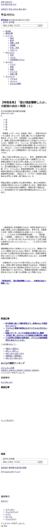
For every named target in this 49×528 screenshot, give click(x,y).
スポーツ (13, 50)
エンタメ (9, 62)
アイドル (13, 72)
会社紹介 (4, 468)
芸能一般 (13, 74)
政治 (12, 38)
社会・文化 (14, 48)
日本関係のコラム (17, 60)
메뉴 (5, 526)
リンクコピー (10, 519)
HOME (8, 31)
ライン (8, 514)
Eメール (8, 517)
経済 (12, 40)
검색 (40, 25)
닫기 (28, 20)
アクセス (13, 79)
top (2, 526)
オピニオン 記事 (7, 368)
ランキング (10, 76)
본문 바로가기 (6, 2)
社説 (12, 55)
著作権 (11, 468)
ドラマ (12, 64)
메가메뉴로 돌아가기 (17, 20)
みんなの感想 (15, 84)
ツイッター (10, 510)
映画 (12, 69)
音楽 (12, 67)
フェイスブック (11, 512)
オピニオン (10, 52)
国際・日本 (14, 43)
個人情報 (22, 468)
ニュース (9, 36)
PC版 (17, 468)
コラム (12, 57)
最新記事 (9, 33)
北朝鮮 (12, 45)
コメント (13, 81)
